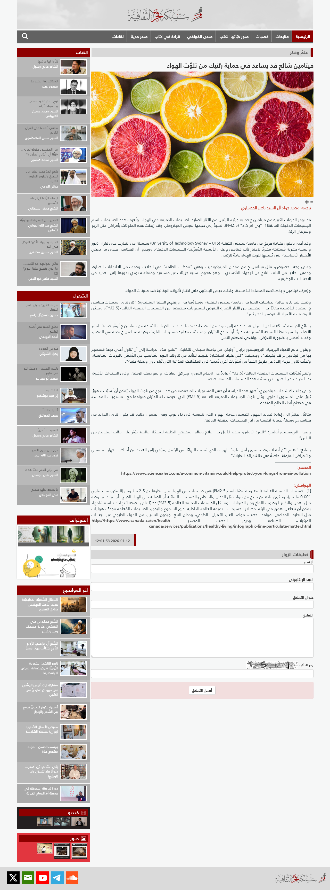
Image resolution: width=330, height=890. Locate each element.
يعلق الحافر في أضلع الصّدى (43, 329)
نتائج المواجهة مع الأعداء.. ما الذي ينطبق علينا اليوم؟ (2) (40, 268)
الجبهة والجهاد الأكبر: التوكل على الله (40, 244)
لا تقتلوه (52, 390)
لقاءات (118, 36)
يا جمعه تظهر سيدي (44, 489)
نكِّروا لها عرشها (48, 61)
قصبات (262, 36)
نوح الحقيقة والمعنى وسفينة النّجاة (43, 103)
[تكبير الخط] (307, 202)
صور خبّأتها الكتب (234, 36)
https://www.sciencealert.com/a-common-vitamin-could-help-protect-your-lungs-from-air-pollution (216, 473)
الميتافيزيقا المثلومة (44, 81)
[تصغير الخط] (312, 202)
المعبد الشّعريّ (48, 430)
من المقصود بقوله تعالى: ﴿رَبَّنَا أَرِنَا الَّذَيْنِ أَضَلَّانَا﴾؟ (39, 152)
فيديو (73, 812)
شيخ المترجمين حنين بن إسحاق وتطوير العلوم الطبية (42, 176)
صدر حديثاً (139, 36)
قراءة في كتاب (167, 36)
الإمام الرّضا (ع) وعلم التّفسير (44, 200)
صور (75, 838)
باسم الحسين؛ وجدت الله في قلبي (41, 371)
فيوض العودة (48, 348)
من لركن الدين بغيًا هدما (41, 469)
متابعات (282, 36)
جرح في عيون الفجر (45, 449)
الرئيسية (303, 36)
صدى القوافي (200, 36)
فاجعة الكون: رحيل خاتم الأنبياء (42, 307)
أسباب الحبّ (50, 410)
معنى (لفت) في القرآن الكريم (41, 130)
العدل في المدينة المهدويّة (39, 220)
